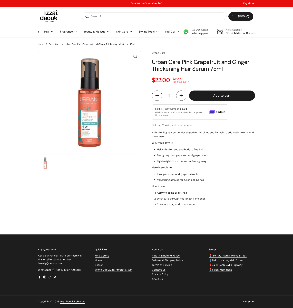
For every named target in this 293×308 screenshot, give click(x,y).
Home (41, 44)
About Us (157, 279)
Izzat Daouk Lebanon (72, 301)
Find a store (102, 255)
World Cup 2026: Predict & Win (113, 269)
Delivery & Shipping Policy (167, 260)
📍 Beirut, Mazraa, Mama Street (228, 255)
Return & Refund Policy (166, 255)
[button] (240, 16)
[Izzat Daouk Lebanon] (49, 16)
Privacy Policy (160, 274)
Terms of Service (162, 265)
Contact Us (158, 269)
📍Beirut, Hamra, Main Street (226, 260)
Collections (54, 44)
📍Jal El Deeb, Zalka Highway (225, 265)
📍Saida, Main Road (220, 269)
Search (99, 265)
